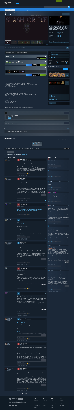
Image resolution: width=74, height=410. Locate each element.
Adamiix (8, 267)
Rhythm (62, 42)
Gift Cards (35, 407)
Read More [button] (44, 194)
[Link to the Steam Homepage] (8, 3)
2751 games (9, 243)
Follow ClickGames (13, 115)
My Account (62, 405)
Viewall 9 (67, 83)
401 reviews (9, 180)
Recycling (44, 405)
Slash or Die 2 (22, 62)
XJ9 (8, 178)
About (27, 2)
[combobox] (56, 7)
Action (52, 88)
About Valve (45, 400)
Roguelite (59, 42)
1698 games (9, 319)
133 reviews (9, 344)
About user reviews (61, 139)
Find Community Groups (53, 99)
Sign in (6, 47)
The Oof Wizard (10, 219)
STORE (17, 2)
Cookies (52, 405)
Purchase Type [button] (13, 148)
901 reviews (9, 244)
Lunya (8, 343)
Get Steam (61, 400)
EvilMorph (17, 62)
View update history (52, 95)
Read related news (52, 96)
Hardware (44, 403)
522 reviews (9, 320)
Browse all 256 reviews (25, 393)
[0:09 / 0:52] (26, 28)
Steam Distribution (37, 405)
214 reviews (9, 370)
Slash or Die (13, 62)
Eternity (8, 159)
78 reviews (8, 160)
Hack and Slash (55, 42)
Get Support (62, 403)
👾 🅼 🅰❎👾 (9, 203)
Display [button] (37, 148)
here (21, 131)
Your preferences (67, 139)
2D (66, 42)
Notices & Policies (53, 403)
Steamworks (36, 403)
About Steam (36, 400)
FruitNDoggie (9, 318)
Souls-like (51, 42)
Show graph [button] (66, 148)
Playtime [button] (31, 148)
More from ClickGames (13, 113)
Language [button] (20, 148)
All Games (6, 12)
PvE (64, 42)
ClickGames (59, 35)
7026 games (9, 179)
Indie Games (10, 12)
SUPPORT (31, 2)
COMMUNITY (22, 2)
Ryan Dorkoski (9, 242)
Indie (54, 88)
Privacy (52, 400)
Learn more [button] (66, 69)
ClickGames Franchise (16, 12)
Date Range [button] (26, 148)
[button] (6, 7)
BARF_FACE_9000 (10, 368)
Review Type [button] (7, 148)
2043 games (9, 369)
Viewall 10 (67, 75)
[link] (36, 65)
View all (68, 128)
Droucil (8, 292)
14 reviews (8, 221)
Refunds (52, 407)
